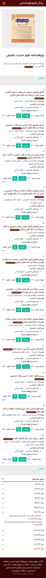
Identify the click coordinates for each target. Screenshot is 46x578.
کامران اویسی (32, 232)
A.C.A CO (17, 573)
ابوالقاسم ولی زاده (30, 295)
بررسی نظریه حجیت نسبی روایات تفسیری (27, 377)
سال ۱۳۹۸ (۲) (39, 512)
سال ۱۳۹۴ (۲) (39, 544)
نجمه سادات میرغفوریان (12, 199)
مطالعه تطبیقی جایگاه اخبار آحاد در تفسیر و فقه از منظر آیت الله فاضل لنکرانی (24, 321)
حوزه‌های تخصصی (32, 107)
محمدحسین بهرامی (30, 160)
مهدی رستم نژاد (31, 131)
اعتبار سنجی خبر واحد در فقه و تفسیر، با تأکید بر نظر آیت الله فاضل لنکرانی (23, 156)
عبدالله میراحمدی (31, 325)
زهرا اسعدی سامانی (15, 325)
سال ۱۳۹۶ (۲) (39, 535)
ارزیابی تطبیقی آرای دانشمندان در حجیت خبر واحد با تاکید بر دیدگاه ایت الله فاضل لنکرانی (23, 261)
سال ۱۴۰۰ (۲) (39, 503)
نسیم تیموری (19, 381)
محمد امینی (18, 101)
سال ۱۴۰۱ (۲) (39, 498)
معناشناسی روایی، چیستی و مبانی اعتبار (24, 348)
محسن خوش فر (36, 202)
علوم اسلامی (18, 107)
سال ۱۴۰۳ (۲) (39, 489)
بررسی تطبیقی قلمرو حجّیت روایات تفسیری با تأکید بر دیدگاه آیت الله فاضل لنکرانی (23, 228)
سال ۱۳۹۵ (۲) (39, 539)
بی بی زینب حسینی (29, 414)
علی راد (34, 352)
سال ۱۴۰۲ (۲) (39, 493)
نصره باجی (29, 444)
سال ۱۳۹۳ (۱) (39, 549)
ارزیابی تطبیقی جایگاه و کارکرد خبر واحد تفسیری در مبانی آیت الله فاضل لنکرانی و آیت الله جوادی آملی (24, 193)
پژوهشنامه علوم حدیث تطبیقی (25, 55)
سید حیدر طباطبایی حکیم (11, 414)
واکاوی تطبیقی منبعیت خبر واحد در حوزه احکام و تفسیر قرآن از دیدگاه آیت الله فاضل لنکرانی (24, 95)
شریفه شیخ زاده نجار (16, 131)
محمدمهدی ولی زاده (14, 295)
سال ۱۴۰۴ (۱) (39, 484)
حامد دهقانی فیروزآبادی (20, 352)
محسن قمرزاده (31, 381)
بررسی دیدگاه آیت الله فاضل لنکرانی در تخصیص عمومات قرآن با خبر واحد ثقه (25, 291)
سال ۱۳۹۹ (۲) (39, 507)
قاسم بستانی (15, 441)
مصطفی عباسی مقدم (29, 441)
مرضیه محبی (32, 265)
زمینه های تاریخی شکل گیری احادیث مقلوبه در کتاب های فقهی (23, 410)
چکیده (26, 115)
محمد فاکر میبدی (31, 101)
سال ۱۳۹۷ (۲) (39, 530)
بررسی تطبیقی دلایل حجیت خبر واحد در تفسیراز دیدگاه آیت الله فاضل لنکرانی (25, 126)
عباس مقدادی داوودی (13, 160)
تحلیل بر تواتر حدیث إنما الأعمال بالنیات (24, 438)
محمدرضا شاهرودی (30, 199)
